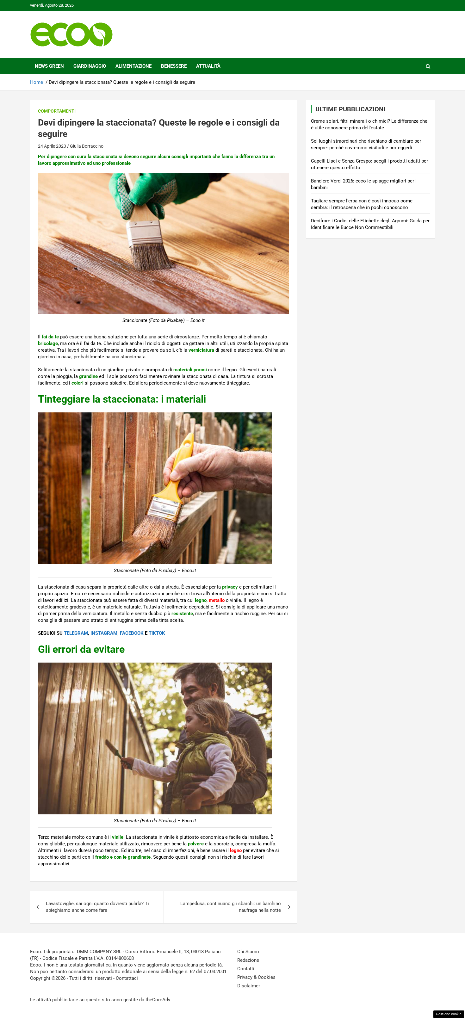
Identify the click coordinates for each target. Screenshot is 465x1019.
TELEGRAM (76, 633)
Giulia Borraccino (86, 146)
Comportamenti (57, 111)
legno (236, 850)
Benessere (174, 66)
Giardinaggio (89, 66)
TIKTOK (157, 633)
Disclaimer (248, 986)
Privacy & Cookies (256, 977)
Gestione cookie (449, 1014)
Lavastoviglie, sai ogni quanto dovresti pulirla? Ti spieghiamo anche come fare (97, 907)
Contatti (245, 969)
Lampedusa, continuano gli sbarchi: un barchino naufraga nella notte (230, 907)
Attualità (208, 66)
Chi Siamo (248, 951)
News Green (49, 66)
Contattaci (127, 978)
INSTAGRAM (103, 633)
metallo (217, 600)
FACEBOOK (132, 633)
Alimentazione (133, 66)
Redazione (248, 960)
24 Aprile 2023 (52, 146)
